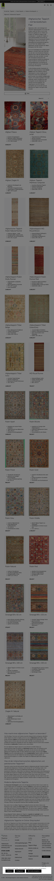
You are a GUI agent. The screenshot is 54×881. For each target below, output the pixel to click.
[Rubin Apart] (15, 405)
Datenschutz (18, 857)
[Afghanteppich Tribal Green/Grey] (39, 308)
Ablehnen (9, 871)
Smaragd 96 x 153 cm (38, 615)
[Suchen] (47, 5)
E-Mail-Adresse (46, 850)
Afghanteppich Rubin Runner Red (38, 278)
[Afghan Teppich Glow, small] (39, 115)
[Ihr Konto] (51, 5)
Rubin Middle (35, 518)
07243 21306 (5, 850)
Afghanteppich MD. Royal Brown (37, 230)
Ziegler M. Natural (12, 711)
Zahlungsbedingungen (21, 843)
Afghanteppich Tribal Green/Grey (38, 326)
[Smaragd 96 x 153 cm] (39, 598)
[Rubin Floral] (15, 453)
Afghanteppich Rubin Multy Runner (13, 278)
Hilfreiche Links (31, 837)
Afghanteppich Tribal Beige (13, 326)
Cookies (17, 860)
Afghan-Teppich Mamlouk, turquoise (37, 181)
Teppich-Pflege (32, 845)
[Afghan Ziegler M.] (15, 164)
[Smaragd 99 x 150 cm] (39, 646)
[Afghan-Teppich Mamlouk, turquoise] (39, 164)
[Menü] (44, 5)
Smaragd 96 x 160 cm (13, 663)
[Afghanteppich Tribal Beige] (15, 308)
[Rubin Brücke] (39, 405)
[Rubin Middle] (39, 501)
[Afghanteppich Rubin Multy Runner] (15, 260)
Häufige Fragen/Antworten (33, 855)
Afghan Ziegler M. (12, 180)
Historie (30, 859)
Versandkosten (35, 877)
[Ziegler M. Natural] (15, 694)
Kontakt (17, 840)
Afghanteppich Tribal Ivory (13, 374)
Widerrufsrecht (19, 848)
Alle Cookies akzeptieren (34, 871)
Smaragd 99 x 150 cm (38, 663)
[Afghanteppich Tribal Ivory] (15, 357)
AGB (16, 854)
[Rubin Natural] (15, 550)
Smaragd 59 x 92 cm (13, 615)
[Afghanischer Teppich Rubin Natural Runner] (15, 212)
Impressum (18, 851)
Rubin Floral (10, 470)
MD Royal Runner (36, 373)
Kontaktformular (5, 860)
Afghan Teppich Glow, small (38, 133)
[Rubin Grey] (15, 501)
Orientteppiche (37, 65)
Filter (28, 93)
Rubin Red (34, 566)
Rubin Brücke (35, 422)
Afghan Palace (11, 132)
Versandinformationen (21, 846)
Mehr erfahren (41, 1)
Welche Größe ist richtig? (33, 849)
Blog (29, 842)
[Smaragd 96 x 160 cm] (15, 646)
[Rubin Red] (39, 550)
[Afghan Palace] (15, 115)
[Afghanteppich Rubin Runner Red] (39, 260)
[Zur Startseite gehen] (3, 6)
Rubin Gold (34, 470)
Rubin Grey (9, 518)
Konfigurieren (20, 871)
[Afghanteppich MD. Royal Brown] (39, 212)
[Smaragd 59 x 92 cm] (15, 598)
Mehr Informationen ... (42, 868)
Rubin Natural (10, 566)
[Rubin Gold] (39, 453)
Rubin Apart (10, 422)
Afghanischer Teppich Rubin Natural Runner (13, 230)
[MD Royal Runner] (39, 357)
